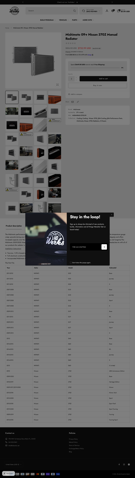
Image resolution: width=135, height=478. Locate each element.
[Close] (112, 215)
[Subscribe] (104, 247)
